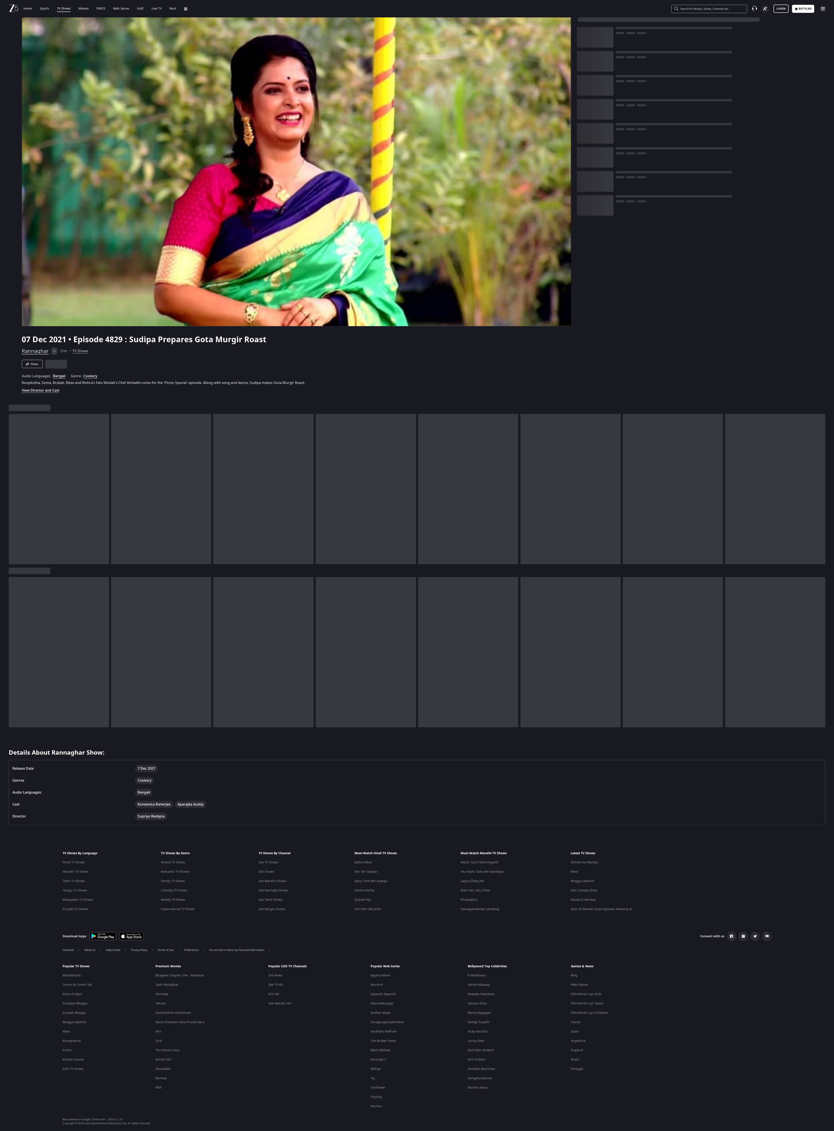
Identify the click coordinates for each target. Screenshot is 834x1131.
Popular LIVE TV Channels (287, 966)
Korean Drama (73, 1059)
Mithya (376, 1069)
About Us (89, 950)
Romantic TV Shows (175, 871)
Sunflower (378, 1087)
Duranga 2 (378, 1059)
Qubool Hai (362, 899)
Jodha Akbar (363, 862)
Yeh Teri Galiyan (366, 871)
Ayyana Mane (380, 975)
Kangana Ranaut (480, 1078)
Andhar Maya (380, 1013)
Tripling (376, 1097)
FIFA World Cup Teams (587, 1003)
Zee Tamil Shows (271, 899)
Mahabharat (72, 975)
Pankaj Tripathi (479, 1022)
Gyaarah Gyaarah (383, 994)
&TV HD (273, 994)
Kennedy (161, 994)
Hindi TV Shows (74, 862)
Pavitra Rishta (364, 890)
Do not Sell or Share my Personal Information (236, 950)
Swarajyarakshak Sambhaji (480, 909)
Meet (574, 871)
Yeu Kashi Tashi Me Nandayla (482, 871)
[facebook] (731, 936)
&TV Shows (266, 871)
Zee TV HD (275, 985)
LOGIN (781, 9)
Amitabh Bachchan (481, 1069)
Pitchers (376, 1106)
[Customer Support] (754, 8)
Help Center (113, 950)
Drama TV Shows (173, 862)
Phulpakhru (469, 899)
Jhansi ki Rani (72, 994)
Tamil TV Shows (74, 881)
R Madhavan (477, 975)
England (577, 1050)
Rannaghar (35, 351)
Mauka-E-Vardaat (583, 899)
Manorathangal (382, 1003)
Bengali (59, 376)
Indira (67, 1050)
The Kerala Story (167, 1050)
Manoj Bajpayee (479, 1013)
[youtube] (766, 936)
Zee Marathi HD (279, 1003)
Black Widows (380, 1050)
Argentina (578, 1041)
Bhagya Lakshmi (582, 881)
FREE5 (101, 8)
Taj (373, 1078)
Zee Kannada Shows (273, 890)
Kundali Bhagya (74, 1013)
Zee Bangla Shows (272, 909)
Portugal (577, 1069)
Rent (172, 8)
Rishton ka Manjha (584, 862)
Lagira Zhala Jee (472, 881)
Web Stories (579, 985)
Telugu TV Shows (75, 890)
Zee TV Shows (268, 862)
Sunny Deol (476, 1041)
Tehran (160, 1003)
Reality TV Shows (173, 899)
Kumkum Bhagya (75, 1003)
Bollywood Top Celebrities (487, 966)
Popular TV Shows (76, 966)
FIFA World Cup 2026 (586, 994)
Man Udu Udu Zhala (475, 890)
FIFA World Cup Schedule (589, 1013)
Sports (44, 8)
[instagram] (743, 936)
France (576, 1022)
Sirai (158, 1041)
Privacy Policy (139, 950)
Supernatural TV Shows (178, 909)
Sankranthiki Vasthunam (173, 1013)
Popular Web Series (385, 966)
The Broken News (383, 1041)
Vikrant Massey (479, 985)
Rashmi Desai (478, 1087)
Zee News (275, 975)
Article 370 (163, 1059)
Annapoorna (72, 1041)
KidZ (140, 8)
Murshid (377, 985)
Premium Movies (168, 966)
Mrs (158, 1031)
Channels (68, 950)
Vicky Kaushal (478, 1031)
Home (27, 8)
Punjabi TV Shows (75, 909)
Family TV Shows (173, 881)
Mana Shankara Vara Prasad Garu (180, 1022)
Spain (575, 1031)
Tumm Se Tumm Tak (77, 985)
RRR (158, 1087)
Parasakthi (163, 1069)
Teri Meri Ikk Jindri (367, 909)
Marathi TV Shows (76, 871)
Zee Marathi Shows (272, 881)
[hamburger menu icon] (822, 8)
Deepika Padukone (481, 994)
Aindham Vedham (384, 1031)
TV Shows (64, 8)
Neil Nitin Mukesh (481, 1050)
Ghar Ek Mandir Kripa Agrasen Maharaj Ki (601, 909)
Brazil (575, 1059)
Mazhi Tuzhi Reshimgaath (479, 862)
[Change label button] (765, 9)
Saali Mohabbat (166, 985)
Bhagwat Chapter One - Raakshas (179, 975)
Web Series (121, 8)
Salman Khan (477, 1003)
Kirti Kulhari (476, 1059)
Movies (84, 8)
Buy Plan (805, 9)
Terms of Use (166, 950)
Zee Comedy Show (584, 890)
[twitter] (755, 936)
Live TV (157, 8)
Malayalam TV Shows (78, 899)
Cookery (90, 376)
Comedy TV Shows (174, 890)
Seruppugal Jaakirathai (387, 1022)
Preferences (191, 950)
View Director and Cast (40, 390)
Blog (574, 975)
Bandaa (161, 1078)
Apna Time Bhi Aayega (370, 881)
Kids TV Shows (73, 1069)
